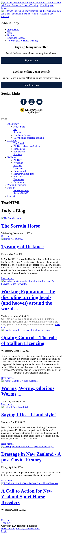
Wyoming (18, 162)
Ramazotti (18, 176)
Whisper (17, 165)
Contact (11, 196)
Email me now (31, 85)
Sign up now (31, 60)
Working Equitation (16, 185)
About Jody (13, 124)
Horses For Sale (21, 190)
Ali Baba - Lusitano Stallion (27, 146)
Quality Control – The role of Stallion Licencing (29, 340)
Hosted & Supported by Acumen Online (20, 528)
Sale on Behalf (20, 193)
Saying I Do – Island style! (28, 414)
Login (4, 531)
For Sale (17, 154)
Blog (15, 129)
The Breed (18, 143)
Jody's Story (19, 126)
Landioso (17, 168)
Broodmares (19, 149)
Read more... (7, 236)
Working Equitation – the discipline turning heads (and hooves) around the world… (28, 300)
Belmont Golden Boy (23, 174)
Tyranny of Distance (22, 246)
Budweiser (18, 179)
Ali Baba (17, 160)
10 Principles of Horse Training (28, 137)
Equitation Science (22, 135)
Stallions (11, 157)
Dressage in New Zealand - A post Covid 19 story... (31, 456)
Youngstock (19, 151)
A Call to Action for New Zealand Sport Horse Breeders (26, 496)
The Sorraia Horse (20, 226)
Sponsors (17, 132)
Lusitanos (12, 140)
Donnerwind (19, 171)
